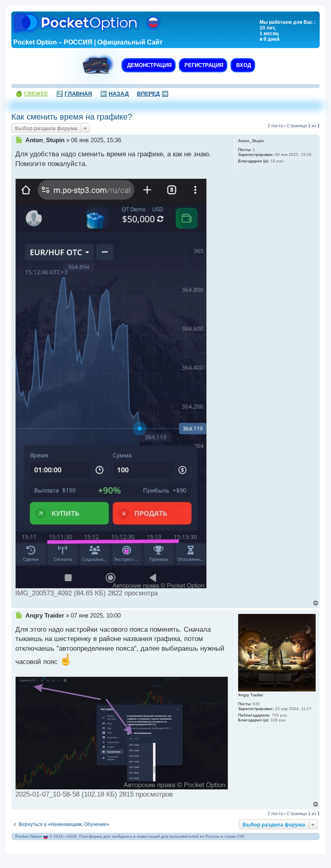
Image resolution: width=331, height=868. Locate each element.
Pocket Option (28, 836)
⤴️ (74, 93)
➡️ (152, 93)
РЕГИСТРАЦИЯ (203, 65)
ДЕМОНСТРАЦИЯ (149, 65)
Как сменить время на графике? (71, 116)
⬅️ (114, 93)
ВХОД (243, 65)
